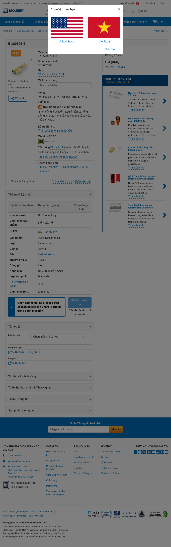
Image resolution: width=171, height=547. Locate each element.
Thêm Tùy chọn (112, 49)
